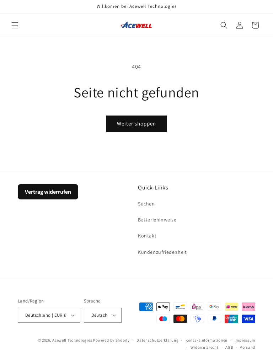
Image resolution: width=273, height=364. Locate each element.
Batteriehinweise (157, 219)
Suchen (146, 203)
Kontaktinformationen (207, 340)
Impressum (245, 340)
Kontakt (147, 235)
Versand (247, 347)
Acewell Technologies (72, 340)
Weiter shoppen (136, 123)
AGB (229, 347)
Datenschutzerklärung (157, 340)
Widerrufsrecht (205, 347)
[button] (15, 25)
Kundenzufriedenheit (162, 252)
